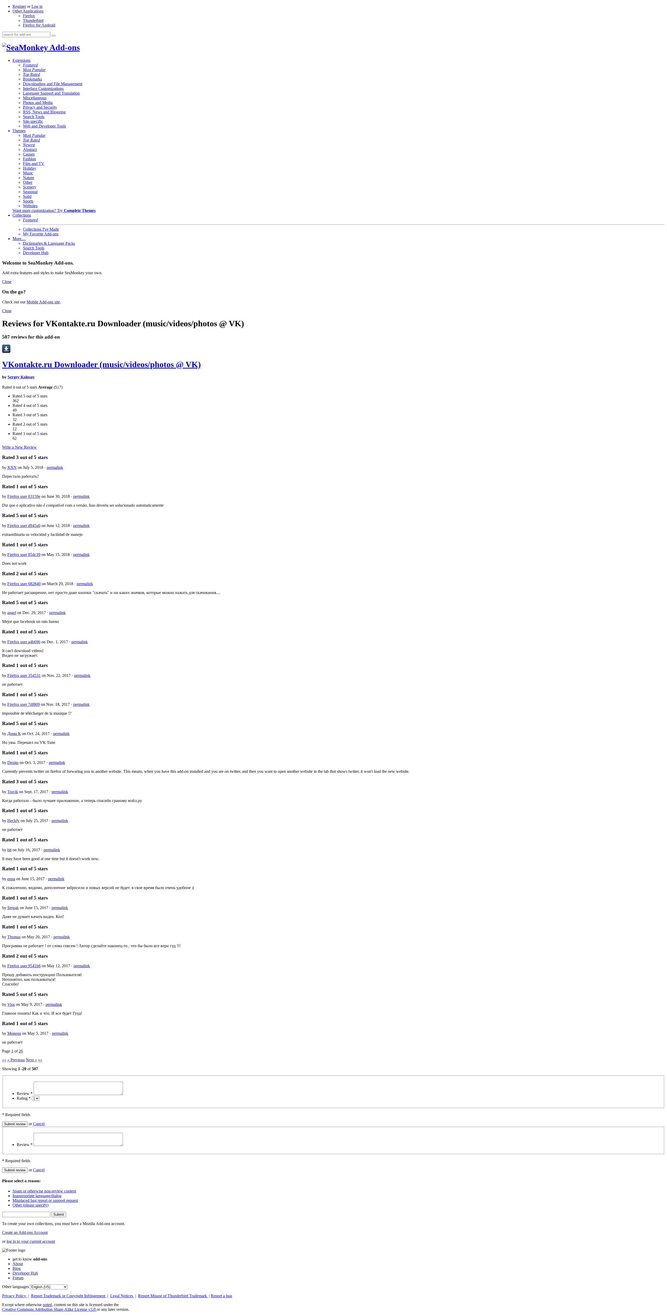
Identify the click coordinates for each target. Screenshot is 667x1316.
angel (11, 612)
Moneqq (14, 1033)
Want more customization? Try (54, 210)
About (18, 1264)
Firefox (29, 16)
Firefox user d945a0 (23, 525)
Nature (28, 177)
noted (47, 1304)
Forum (18, 1278)
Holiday (29, 168)
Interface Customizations (43, 88)
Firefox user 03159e (23, 496)
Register (19, 6)
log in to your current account (31, 1241)
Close (6, 281)
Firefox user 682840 (24, 584)
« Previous (16, 1060)
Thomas (14, 937)
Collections (22, 215)
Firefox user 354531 (24, 675)
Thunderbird (33, 20)
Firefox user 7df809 (23, 704)
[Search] (53, 35)
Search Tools (33, 116)
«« (4, 1060)
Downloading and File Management (52, 84)
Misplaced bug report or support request (45, 1200)
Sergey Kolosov (21, 377)
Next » (31, 1060)
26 (21, 1051)
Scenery (29, 187)
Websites (30, 206)
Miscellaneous (34, 98)
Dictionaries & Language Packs (49, 243)
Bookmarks (32, 79)
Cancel (39, 1124)
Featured (30, 65)
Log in (37, 6)
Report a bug (221, 1296)
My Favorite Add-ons (40, 234)
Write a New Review (19, 447)
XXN (12, 467)
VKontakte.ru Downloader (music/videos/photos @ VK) (101, 364)
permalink (55, 467)
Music (28, 173)
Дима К (14, 733)
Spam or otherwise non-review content (44, 1191)
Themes (19, 130)
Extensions (21, 60)
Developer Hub (35, 252)
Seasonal (30, 191)
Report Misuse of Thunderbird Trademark (173, 1296)
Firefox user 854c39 (23, 554)
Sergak (13, 907)
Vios (11, 1004)
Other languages (15, 1286)
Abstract (30, 149)
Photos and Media (38, 102)
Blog (17, 1268)
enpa (11, 879)
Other (27, 182)
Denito (12, 762)
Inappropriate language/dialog (37, 1195)
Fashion (29, 159)
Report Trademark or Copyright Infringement (68, 1296)
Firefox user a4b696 (23, 642)
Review (25, 1093)
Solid (27, 196)
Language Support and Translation (51, 93)
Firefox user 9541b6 (24, 966)
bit (9, 850)
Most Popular (34, 70)
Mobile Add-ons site (43, 302)
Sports (28, 201)
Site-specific (33, 121)
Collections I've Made (41, 229)
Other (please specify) (30, 1205)
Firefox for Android (39, 25)
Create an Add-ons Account (25, 1232)
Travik (12, 791)
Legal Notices (122, 1296)
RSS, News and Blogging (44, 112)
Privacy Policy (14, 1296)
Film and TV (33, 163)
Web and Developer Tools (44, 126)
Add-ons (64, 47)
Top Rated (31, 74)
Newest (29, 145)
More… (19, 238)
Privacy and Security (40, 107)
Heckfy (13, 820)
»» (40, 1060)
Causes (29, 154)
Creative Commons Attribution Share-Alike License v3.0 (49, 1309)
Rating (24, 1098)
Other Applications (28, 11)
